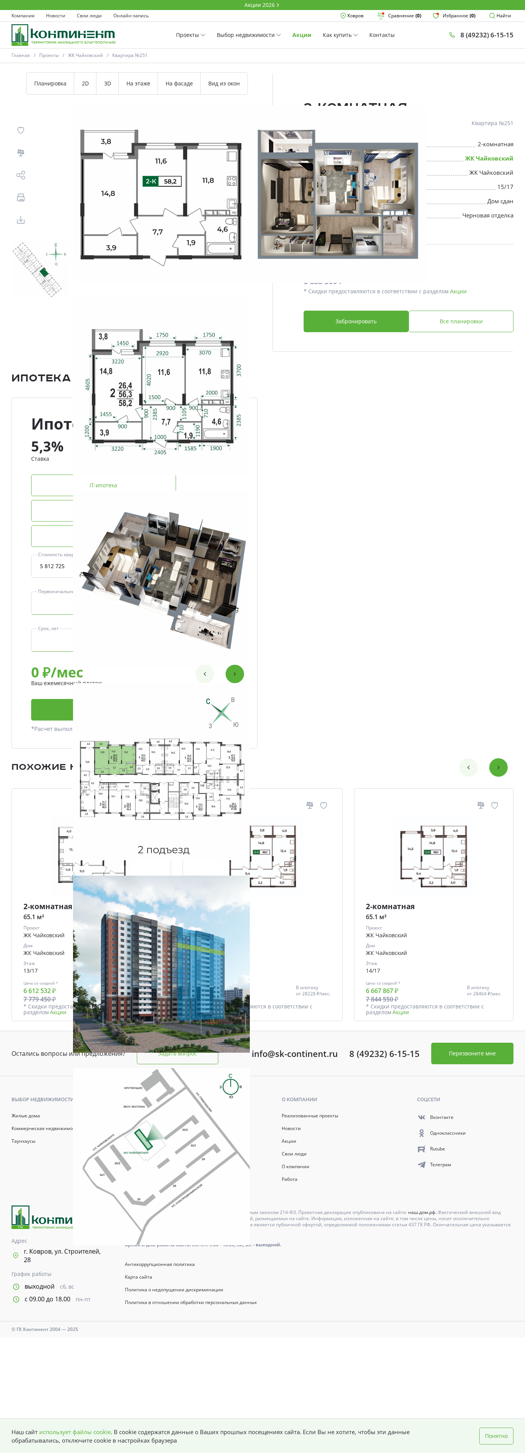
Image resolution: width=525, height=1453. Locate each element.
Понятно (496, 1436)
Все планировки (461, 321)
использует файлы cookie (75, 1432)
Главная (21, 55)
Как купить (338, 34)
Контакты (382, 34)
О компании (295, 1167)
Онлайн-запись (131, 16)
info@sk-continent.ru (295, 1053)
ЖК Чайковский (85, 55)
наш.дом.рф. (423, 1212)
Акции (301, 34)
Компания (23, 16)
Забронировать (356, 321)
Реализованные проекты (310, 1116)
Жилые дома (26, 1116)
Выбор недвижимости (246, 34)
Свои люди (89, 16)
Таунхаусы (23, 1141)
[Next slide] (235, 674)
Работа (289, 1179)
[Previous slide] (205, 674)
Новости (55, 16)
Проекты (188, 34)
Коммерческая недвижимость (46, 1128)
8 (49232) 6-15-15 (384, 1053)
